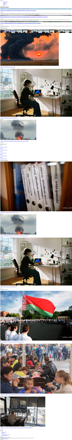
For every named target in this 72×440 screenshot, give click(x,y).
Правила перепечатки (4, 435)
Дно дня (4, 3)
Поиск (4, 5)
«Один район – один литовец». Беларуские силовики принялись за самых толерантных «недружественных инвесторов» (16, 427)
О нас (4, 4)
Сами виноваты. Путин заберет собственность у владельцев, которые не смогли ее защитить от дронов (14, 141)
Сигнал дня (4, 2)
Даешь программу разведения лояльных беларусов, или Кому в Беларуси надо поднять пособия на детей (14, 394)
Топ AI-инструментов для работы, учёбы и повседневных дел (8, 286)
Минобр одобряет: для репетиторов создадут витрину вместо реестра (9, 212)
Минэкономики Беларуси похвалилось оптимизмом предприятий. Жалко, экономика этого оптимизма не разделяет (24, 16)
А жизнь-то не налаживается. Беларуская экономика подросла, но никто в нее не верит (18, 10)
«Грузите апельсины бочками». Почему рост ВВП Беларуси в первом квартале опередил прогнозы (20, 23)
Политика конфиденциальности (6, 434)
